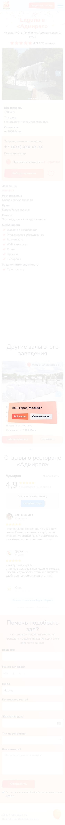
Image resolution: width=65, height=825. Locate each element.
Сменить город (41, 416)
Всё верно (20, 416)
